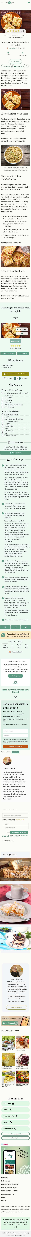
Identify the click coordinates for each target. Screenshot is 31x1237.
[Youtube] (12, 1099)
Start (5, 35)
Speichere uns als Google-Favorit (16, 374)
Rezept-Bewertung (8, 820)
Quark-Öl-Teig (10, 298)
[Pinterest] (19, 1099)
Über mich (4, 1178)
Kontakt (4, 1200)
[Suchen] (18, 2)
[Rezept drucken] (26, 627)
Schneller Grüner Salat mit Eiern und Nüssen (22, 1084)
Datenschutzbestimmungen (18, 741)
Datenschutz (5, 1181)
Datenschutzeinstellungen (10, 1184)
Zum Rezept (16, 61)
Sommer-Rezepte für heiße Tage (7, 1050)
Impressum (9, 1235)
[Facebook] (9, 1099)
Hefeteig (15, 752)
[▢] (3, 393)
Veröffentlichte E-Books (9, 1191)
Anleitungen (20, 66)
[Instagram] (15, 1099)
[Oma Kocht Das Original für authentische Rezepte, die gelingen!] (9, 2)
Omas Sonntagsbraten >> (15, 1138)
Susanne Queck (12, 48)
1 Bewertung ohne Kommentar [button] (19, 836)
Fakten (3, 1197)
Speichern (22, 329)
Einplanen (23, 353)
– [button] (14, 378)
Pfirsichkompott (20, 1050)
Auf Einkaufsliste (9, 353)
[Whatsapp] (22, 1099)
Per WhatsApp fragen (15, 676)
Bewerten (16, 341)
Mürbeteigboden (23, 296)
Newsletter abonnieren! (15, 746)
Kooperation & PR (7, 1194)
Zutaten (7, 66)
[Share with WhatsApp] (22, 333)
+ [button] (19, 378)
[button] (11, 346)
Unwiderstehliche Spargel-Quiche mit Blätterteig (8, 1085)
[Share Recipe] (15, 627)
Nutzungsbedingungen (9, 1187)
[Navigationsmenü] (2, 2)
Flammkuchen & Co (13, 35)
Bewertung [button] (14, 667)
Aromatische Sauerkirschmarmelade (22, 1067)
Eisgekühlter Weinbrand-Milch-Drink (7, 1067)
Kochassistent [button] (16, 453)
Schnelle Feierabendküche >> (15, 1133)
